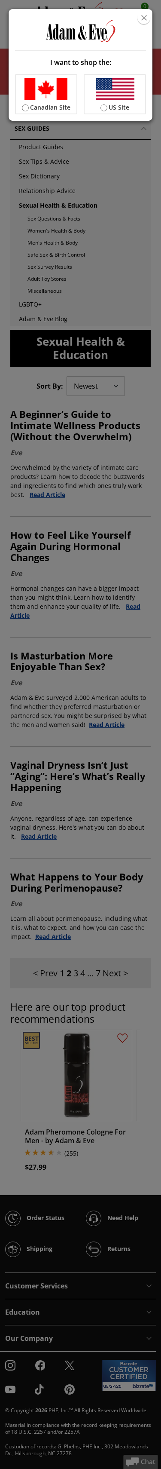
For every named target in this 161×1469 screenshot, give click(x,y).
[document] (80, 65)
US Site (119, 107)
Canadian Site (50, 107)
